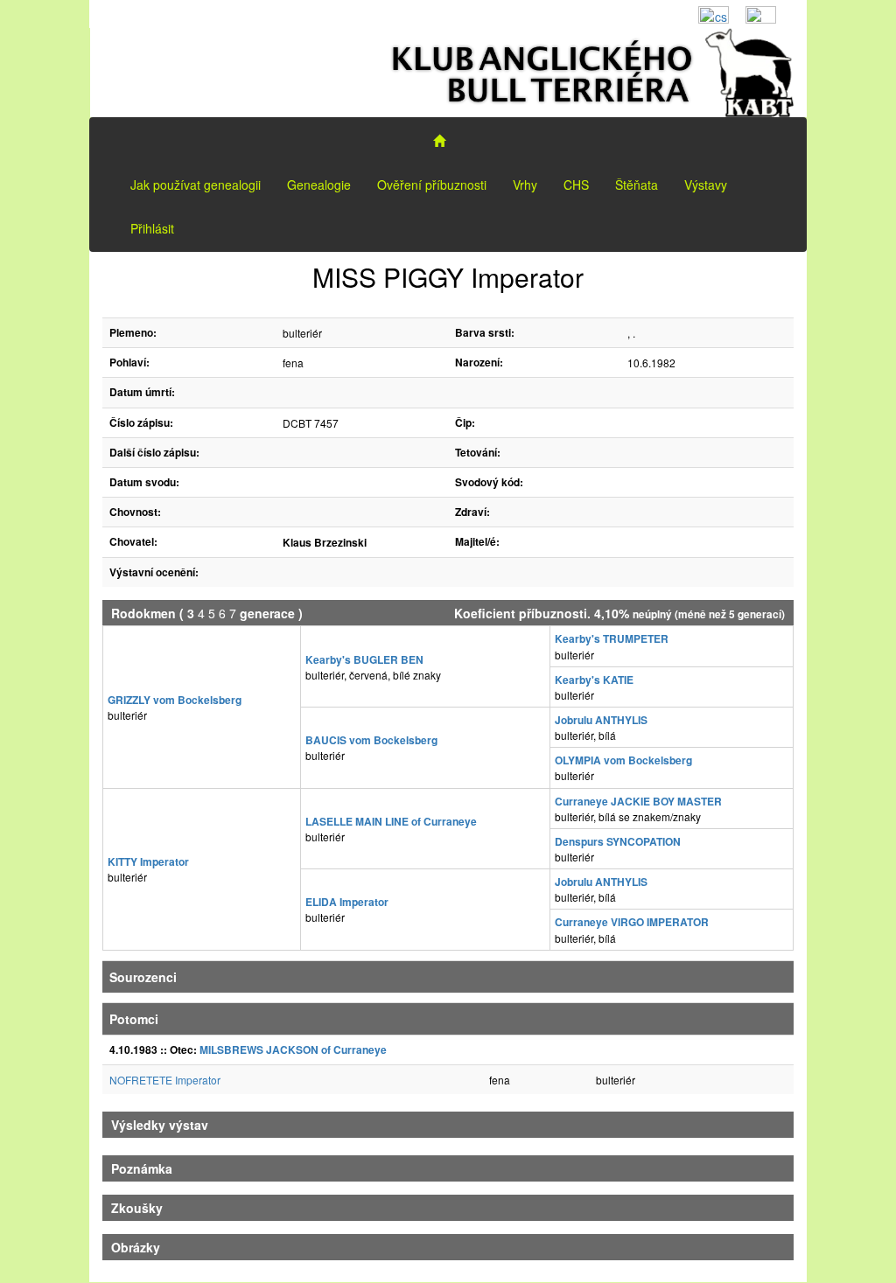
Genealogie (319, 184)
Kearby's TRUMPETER (611, 638)
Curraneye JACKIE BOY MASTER (638, 801)
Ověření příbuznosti (431, 184)
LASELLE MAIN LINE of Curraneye (391, 821)
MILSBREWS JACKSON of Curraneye (293, 1049)
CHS (576, 184)
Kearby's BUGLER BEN (364, 659)
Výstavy (705, 184)
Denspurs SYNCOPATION (618, 841)
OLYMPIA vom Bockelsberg (623, 760)
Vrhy (525, 184)
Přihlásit (152, 228)
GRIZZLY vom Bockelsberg (175, 700)
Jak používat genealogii (195, 184)
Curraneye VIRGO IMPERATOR (632, 922)
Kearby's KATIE (594, 679)
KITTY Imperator (148, 861)
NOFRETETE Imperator (164, 1079)
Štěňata (636, 184)
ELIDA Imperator (346, 902)
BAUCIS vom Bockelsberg (371, 740)
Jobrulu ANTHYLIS (601, 720)
